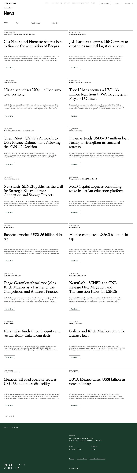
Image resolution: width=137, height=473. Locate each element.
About (47, 3)
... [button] (9, 416)
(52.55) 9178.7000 (75, 449)
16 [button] (13, 416)
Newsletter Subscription (97, 459)
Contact (117, 3)
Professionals (56, 3)
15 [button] (11, 416)
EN (129, 3)
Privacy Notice (73, 468)
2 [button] (6, 416)
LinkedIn (93, 449)
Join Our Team (105, 3)
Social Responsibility (80, 3)
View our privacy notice (15, 458)
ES (126, 3)
